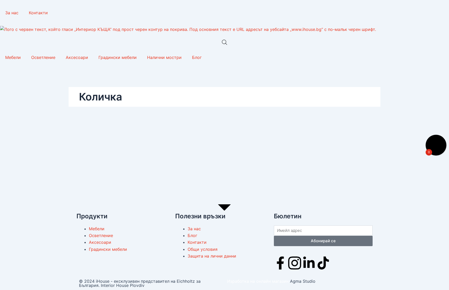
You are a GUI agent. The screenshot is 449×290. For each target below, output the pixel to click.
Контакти (38, 12)
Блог (197, 57)
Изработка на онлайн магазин (258, 281)
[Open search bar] (224, 42)
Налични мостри (164, 57)
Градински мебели (117, 57)
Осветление (43, 57)
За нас (11, 12)
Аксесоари (77, 57)
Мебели (13, 57)
